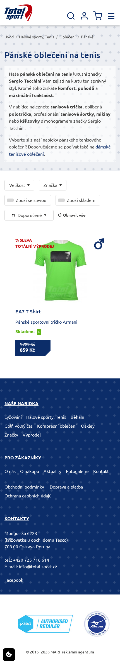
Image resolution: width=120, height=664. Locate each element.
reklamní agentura (78, 652)
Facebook (13, 580)
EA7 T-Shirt (28, 311)
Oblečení (67, 37)
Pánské (87, 37)
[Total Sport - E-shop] (18, 12)
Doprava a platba (66, 486)
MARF (56, 652)
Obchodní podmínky (24, 486)
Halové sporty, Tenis (36, 37)
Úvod (9, 37)
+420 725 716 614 (31, 560)
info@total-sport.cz (38, 566)
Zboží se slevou (31, 200)
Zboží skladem (81, 200)
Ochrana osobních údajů (28, 495)
